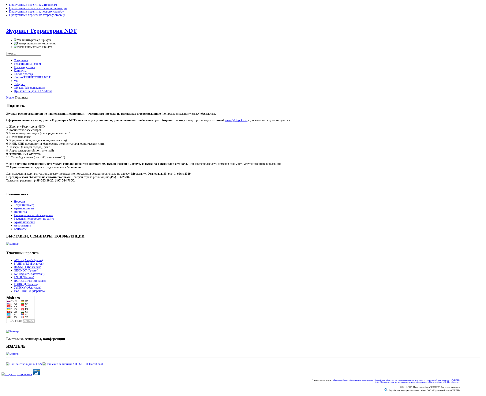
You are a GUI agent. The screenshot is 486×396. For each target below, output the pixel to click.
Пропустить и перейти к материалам (33, 4)
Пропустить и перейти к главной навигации (38, 8)
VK (16, 80)
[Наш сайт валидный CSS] (24, 364)
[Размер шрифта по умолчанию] (35, 43)
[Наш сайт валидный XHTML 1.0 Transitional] (73, 364)
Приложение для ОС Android (33, 91)
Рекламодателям (24, 67)
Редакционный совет (27, 63)
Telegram (19, 84)
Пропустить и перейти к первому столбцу (36, 11)
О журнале (21, 60)
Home (10, 97)
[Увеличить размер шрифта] (32, 40)
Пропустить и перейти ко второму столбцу (37, 15)
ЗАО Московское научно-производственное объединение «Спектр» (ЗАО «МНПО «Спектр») (417, 382)
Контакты (20, 70)
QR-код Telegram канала (29, 87)
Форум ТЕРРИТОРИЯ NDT (32, 77)
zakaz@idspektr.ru (236, 120)
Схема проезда (23, 74)
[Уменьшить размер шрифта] (33, 47)
